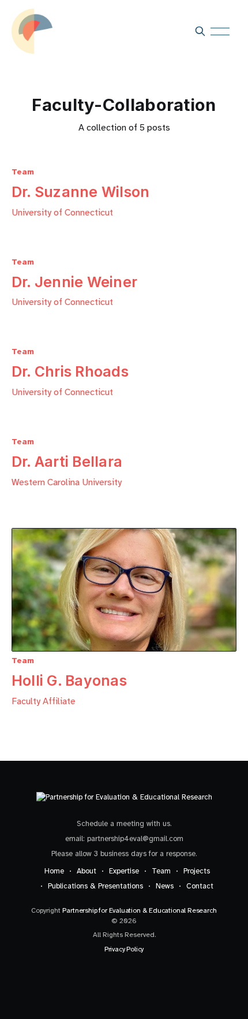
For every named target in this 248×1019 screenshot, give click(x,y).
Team (161, 871)
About (86, 871)
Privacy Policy (124, 949)
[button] (223, 31)
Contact (199, 886)
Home (54, 871)
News (165, 886)
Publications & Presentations (95, 886)
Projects (196, 871)
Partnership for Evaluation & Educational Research (139, 910)
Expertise (124, 871)
